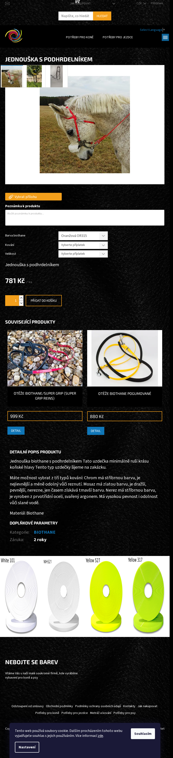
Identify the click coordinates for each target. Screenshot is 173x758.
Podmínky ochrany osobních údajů (98, 706)
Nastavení (27, 747)
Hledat (102, 16)
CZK (139, 3)
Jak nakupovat (80, 4)
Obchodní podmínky (59, 706)
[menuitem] (79, 37)
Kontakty (129, 706)
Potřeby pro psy (125, 713)
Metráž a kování (100, 713)
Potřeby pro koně (47, 713)
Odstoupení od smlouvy (27, 706)
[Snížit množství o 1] (21, 303)
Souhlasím (143, 733)
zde (100, 735)
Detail (16, 430)
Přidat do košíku (44, 300)
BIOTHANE (44, 532)
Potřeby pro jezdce (74, 713)
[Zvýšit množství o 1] (21, 298)
